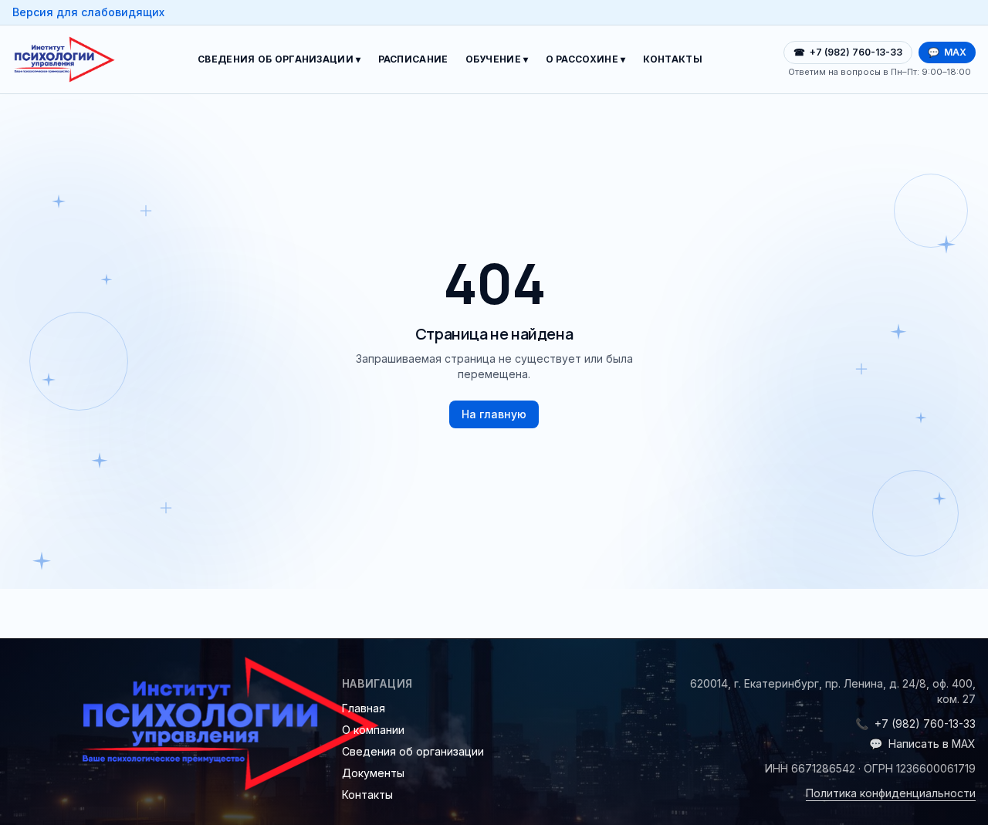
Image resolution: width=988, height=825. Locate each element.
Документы (373, 772)
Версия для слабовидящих (88, 12)
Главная (363, 708)
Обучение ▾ (497, 59)
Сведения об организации (413, 751)
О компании (373, 729)
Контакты (672, 59)
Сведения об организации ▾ (279, 59)
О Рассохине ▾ (586, 59)
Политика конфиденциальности (891, 793)
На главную (494, 414)
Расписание (413, 59)
